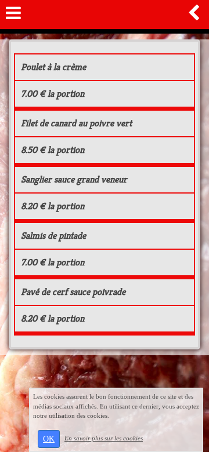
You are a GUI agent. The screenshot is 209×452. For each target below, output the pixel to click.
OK (49, 439)
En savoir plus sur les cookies (103, 438)
